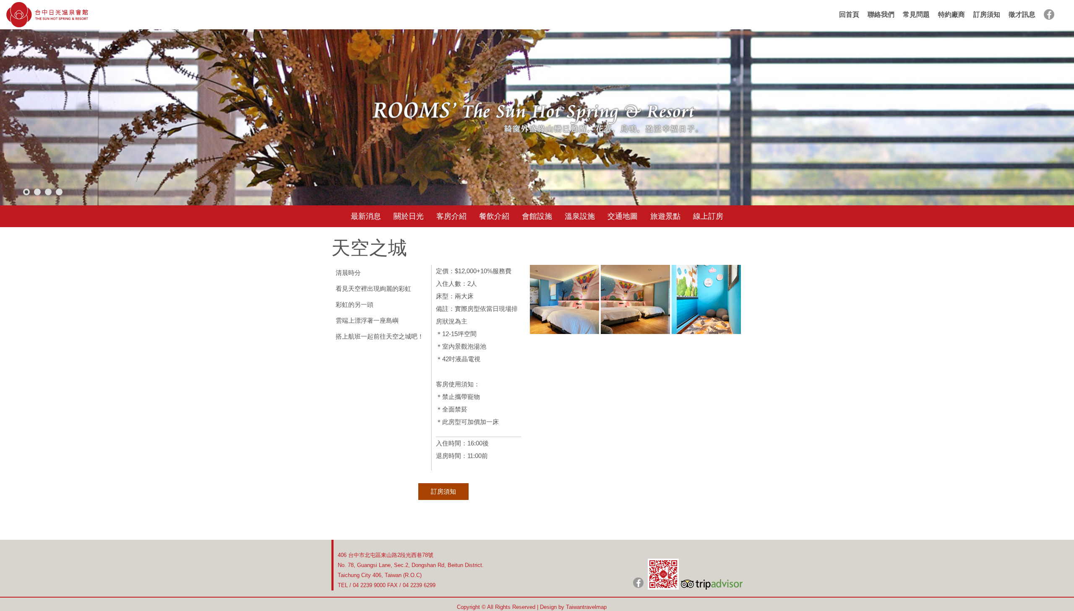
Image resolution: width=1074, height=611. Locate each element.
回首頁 (849, 14)
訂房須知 (986, 14)
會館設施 (537, 216)
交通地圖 (622, 216)
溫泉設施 (580, 216)
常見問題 (916, 14)
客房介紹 (451, 216)
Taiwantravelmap (586, 607)
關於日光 (409, 216)
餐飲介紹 (494, 216)
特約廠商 (951, 14)
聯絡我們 (881, 14)
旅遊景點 (665, 216)
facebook (1049, 14)
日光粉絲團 (638, 582)
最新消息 (366, 216)
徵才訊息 (1022, 14)
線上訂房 (708, 216)
